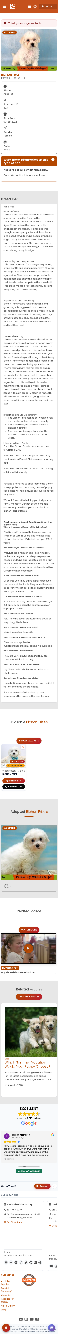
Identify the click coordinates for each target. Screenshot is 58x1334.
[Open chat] (51, 1327)
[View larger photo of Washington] (23, 747)
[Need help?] (6, 1328)
